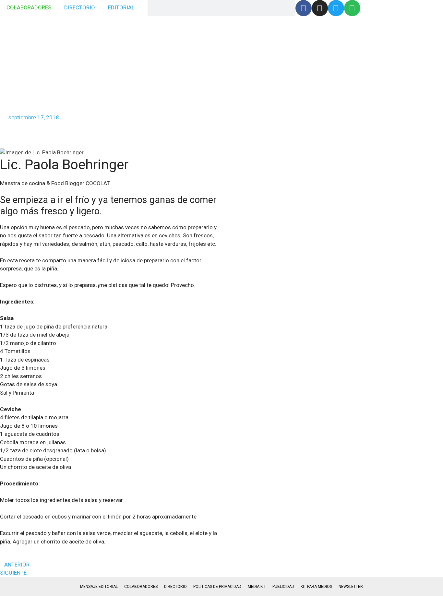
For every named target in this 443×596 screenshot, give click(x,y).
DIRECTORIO (79, 7)
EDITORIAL (121, 7)
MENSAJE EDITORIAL (99, 586)
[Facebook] (303, 8)
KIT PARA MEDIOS (316, 586)
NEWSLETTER (351, 586)
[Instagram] (320, 8)
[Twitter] (336, 8)
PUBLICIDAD (283, 586)
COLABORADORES (28, 7)
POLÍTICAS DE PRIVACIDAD (217, 586)
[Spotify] (352, 8)
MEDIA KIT (257, 586)
